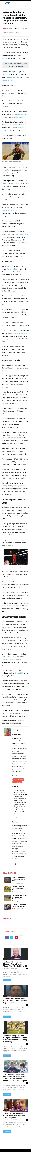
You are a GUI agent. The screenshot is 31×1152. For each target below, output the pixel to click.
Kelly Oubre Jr (20, 720)
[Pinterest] (16, 937)
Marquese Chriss (8, 80)
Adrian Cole (6, 968)
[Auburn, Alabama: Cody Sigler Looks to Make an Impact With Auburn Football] (7, 906)
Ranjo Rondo (5, 723)
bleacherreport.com (6, 163)
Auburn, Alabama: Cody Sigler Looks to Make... (19, 905)
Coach (5, 959)
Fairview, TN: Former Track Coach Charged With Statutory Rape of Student (15, 1001)
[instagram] (16, 863)
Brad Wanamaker (13, 77)
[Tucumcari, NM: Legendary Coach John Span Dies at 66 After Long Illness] (15, 1105)
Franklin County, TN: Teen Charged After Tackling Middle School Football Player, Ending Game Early (15, 1039)
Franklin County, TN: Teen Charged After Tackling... (18, 888)
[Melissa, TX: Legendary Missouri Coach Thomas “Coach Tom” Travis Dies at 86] (15, 953)
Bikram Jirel (16, 28)
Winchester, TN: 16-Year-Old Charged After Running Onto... (19, 897)
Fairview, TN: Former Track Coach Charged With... (18, 879)
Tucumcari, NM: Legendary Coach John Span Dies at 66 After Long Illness (14, 1115)
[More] (21, 937)
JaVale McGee (12, 657)
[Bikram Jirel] (7, 796)
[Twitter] (12, 937)
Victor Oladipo (12, 269)
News (4, 28)
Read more (7, 980)
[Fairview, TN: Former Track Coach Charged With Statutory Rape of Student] (7, 880)
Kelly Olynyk (18, 333)
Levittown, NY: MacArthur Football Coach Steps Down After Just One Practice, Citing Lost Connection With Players (15, 1078)
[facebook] (13, 863)
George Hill (19, 673)
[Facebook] (7, 937)
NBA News (9, 28)
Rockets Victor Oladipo (15, 723)
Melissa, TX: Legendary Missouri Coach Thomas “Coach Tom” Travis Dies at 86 (15, 964)
